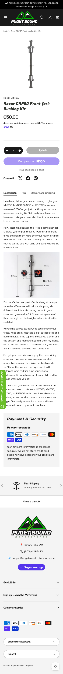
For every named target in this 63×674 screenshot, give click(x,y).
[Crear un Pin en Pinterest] (36, 178)
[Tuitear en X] (20, 178)
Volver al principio (31, 501)
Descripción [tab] (10, 192)
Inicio (6, 31)
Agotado (43, 150)
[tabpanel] (31, 303)
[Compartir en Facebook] (28, 178)
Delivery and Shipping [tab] (43, 192)
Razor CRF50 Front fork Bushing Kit (26, 31)
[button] (57, 17)
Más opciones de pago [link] (31, 169)
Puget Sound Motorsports (22, 665)
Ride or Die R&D (11, 97)
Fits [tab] (24, 192)
